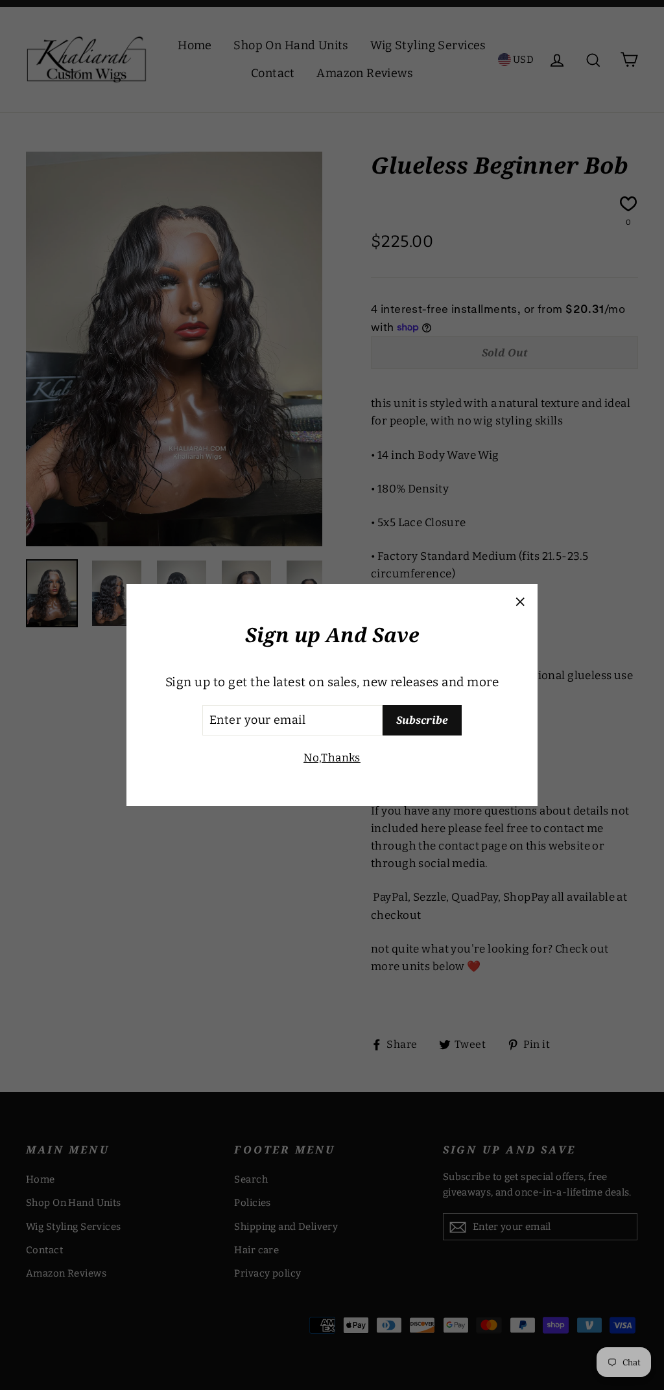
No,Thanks (332, 758)
